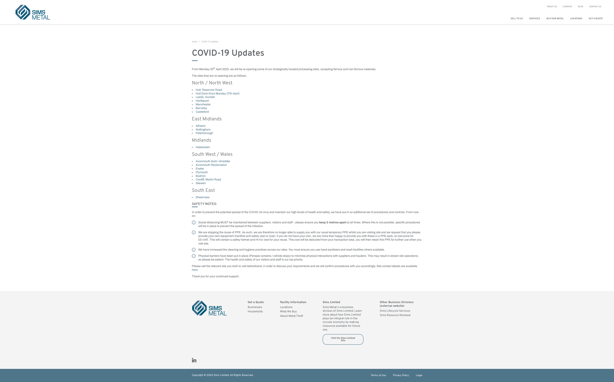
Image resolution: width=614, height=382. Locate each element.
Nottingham (203, 129)
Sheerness (202, 197)
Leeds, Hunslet (205, 97)
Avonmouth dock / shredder (213, 161)
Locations (576, 18)
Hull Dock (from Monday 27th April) (218, 93)
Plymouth (202, 172)
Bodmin (201, 176)
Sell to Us (517, 18)
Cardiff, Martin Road (208, 179)
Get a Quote (596, 18)
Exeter (200, 168)
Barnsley (201, 108)
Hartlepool (202, 100)
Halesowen (203, 147)
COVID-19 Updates (209, 42)
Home (194, 42)
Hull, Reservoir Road (209, 89)
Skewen (201, 183)
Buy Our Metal (555, 18)
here (195, 269)
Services (534, 18)
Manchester (203, 104)
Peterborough (204, 133)
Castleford (202, 111)
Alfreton (201, 125)
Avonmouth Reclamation (211, 165)
